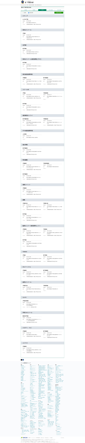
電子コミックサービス (33, 406)
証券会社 (57, 416)
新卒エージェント (50, 386)
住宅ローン (22, 393)
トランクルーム (32, 380)
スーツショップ (40, 432)
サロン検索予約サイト (51, 408)
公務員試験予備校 (40, 416)
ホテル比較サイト (32, 424)
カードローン (23, 395)
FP (39, 413)
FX (21, 394)
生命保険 (22, 376)
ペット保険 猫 (57, 395)
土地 (28, 411)
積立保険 (56, 412)
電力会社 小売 (32, 417)
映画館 (48, 420)
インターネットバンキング (24, 391)
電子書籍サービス (32, 405)
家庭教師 (39, 396)
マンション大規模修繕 (24, 416)
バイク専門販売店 (33, 397)
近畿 (26, 415)
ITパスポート (43, 411)
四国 (56, 376)
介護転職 (49, 375)
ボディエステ (49, 407)
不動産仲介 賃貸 (23, 417)
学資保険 (22, 379)
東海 (24, 415)
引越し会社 (31, 384)
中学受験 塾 (40, 383)
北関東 (25, 430)
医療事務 (41, 413)
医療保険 (22, 377)
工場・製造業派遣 (50, 379)
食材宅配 (31, 372)
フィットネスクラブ (41, 421)
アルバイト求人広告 (50, 390)
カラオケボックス (50, 425)
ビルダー (22, 429)
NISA (56, 415)
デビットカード (23, 401)
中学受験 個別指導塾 (41, 385)
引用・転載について (47, 437)
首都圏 (22, 415)
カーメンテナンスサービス (33, 401)
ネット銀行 (22, 390)
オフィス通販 (32, 414)
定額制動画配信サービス (33, 403)
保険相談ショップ (23, 380)
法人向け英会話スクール (41, 417)
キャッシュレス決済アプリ (24, 402)
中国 (62, 375)
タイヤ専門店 (40, 434)
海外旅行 (35, 422)
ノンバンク (25, 396)
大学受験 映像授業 (40, 372)
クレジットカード (23, 397)
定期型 (59, 397)
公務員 (40, 411)
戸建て (26, 411)
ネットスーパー (32, 376)
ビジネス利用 (32, 432)
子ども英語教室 (40, 401)
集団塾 (25, 12)
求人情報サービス (50, 381)
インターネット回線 (58, 378)
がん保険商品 (57, 402)
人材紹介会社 (49, 387)
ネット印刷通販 (50, 394)
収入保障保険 (58, 401)
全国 (52, 424)
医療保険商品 (57, 396)
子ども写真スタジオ (33, 404)
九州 (28, 415)
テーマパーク (49, 426)
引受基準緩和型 (58, 398)
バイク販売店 (32, 396)
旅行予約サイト (32, 421)
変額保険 (56, 411)
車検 (30, 400)
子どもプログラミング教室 (42, 418)
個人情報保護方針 (38, 437)
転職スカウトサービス (51, 372)
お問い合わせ (42, 437)
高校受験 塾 (40, 373)
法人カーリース (50, 393)
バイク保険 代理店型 (58, 390)
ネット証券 (56, 414)
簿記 (41, 414)
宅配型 (31, 383)
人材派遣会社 (49, 389)
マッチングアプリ (50, 417)
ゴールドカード (23, 400)
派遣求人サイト (50, 380)
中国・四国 (27, 431)
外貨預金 (22, 392)
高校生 (40, 395)
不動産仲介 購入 (23, 412)
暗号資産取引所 (23, 403)
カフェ (31, 402)
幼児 (39, 402)
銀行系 (22, 396)
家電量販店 (39, 429)
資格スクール (40, 412)
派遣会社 (49, 378)
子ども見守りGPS (32, 418)
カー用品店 (39, 433)
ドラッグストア (40, 430)
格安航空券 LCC (32, 425)
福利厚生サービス (32, 416)
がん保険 (22, 378)
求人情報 (51, 437)
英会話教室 (39, 403)
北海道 (40, 374)
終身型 (57, 397)
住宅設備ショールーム (24, 420)
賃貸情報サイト (23, 418)
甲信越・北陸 (43, 375)
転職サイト (49, 383)
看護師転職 (49, 374)
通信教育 (39, 394)
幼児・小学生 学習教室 (41, 397)
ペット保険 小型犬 (57, 394)
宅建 (39, 414)
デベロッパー (23, 434)
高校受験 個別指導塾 (41, 378)
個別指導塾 (31, 12)
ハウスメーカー (23, 433)
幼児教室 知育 (40, 398)
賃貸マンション (23, 419)
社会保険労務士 (41, 415)
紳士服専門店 (40, 431)
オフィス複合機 (32, 415)
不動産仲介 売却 (23, 410)
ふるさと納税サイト (33, 379)
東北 (22, 430)
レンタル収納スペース (34, 381)
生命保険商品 (57, 399)
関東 (53, 421)
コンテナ (32, 382)
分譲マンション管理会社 (24, 414)
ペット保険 (22, 375)
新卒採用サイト (50, 384)
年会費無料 (23, 398)
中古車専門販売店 (33, 393)
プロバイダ (56, 373)
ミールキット (32, 374)
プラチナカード (59, 429)
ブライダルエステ (50, 405)
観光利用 (32, 433)
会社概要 (29, 437)
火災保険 (22, 373)
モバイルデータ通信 (58, 372)
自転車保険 (22, 372)
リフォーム (22, 421)
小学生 (45, 395)
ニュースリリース (33, 437)
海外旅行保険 (23, 374)
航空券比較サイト (32, 423)
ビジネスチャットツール (51, 395)
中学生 (42, 395)
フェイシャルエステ (50, 406)
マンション (23, 411)
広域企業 (57, 377)
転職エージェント (50, 373)
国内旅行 (32, 422)
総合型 (31, 407)
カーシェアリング (32, 385)
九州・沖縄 (40, 377)
